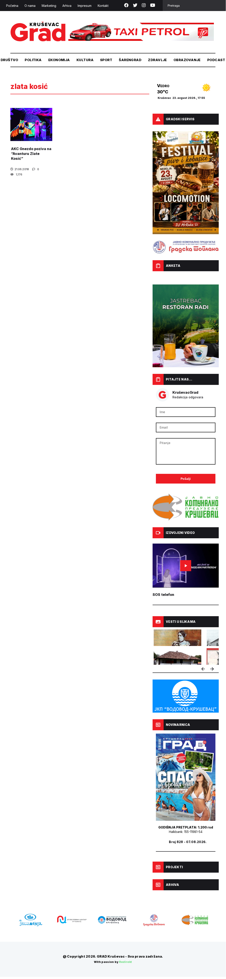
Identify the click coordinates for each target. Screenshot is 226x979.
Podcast (216, 60)
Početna (12, 6)
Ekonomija (59, 60)
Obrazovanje (187, 60)
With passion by (113, 962)
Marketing (49, 6)
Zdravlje (157, 60)
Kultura (85, 60)
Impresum (85, 6)
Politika (33, 60)
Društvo (9, 60)
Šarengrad (130, 60)
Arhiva (66, 6)
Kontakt (103, 6)
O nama (29, 6)
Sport (106, 60)
